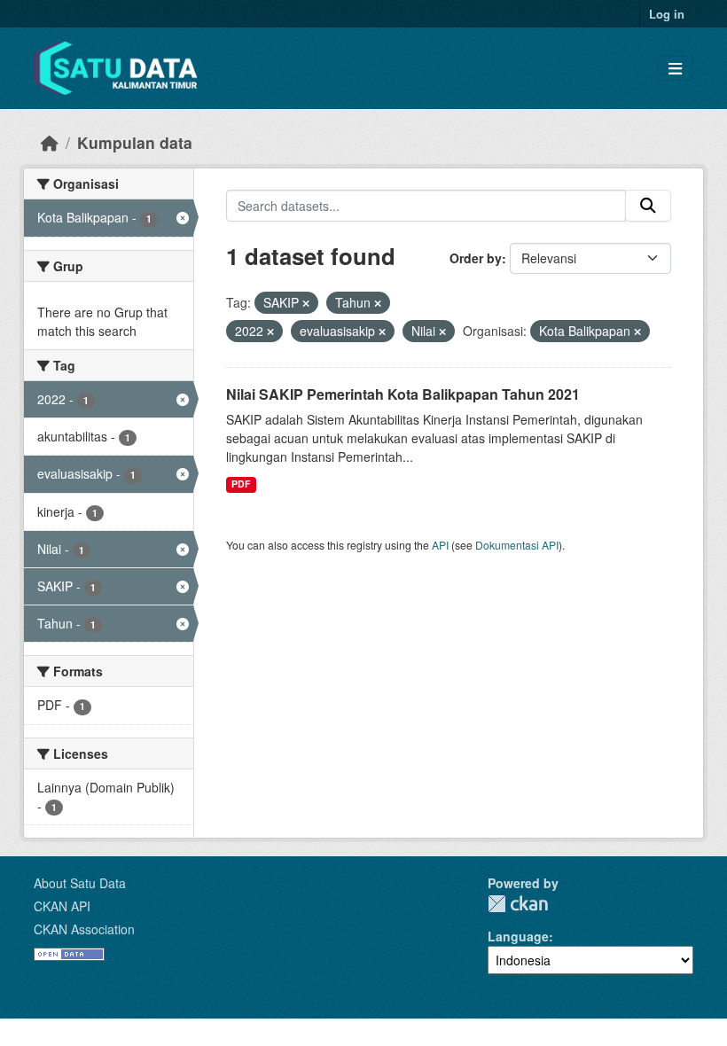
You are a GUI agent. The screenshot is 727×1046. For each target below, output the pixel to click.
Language (518, 936)
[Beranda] (50, 142)
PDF (240, 483)
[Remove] (305, 303)
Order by (475, 258)
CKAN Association (84, 929)
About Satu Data (80, 883)
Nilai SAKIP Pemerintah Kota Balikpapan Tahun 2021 (403, 394)
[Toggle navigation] (675, 69)
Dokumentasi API (517, 544)
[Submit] (648, 206)
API (440, 544)
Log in (666, 13)
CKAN (518, 903)
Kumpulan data (134, 142)
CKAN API (62, 906)
